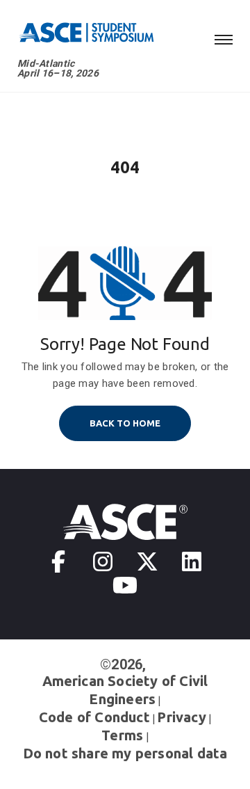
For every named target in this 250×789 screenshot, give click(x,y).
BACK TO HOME (125, 423)
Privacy (181, 717)
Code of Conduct (94, 717)
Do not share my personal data (125, 753)
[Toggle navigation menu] (224, 37)
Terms (122, 735)
